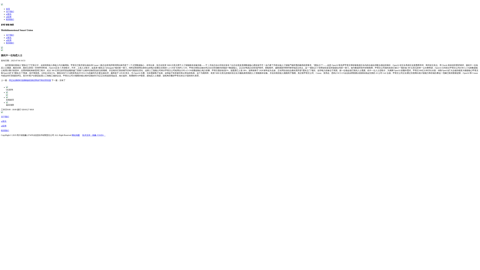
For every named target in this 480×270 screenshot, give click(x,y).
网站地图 (76, 135)
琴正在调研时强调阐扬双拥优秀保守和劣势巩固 (30, 80)
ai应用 (8, 17)
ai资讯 (8, 14)
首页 (8, 9)
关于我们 (10, 11)
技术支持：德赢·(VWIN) (94, 135)
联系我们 (10, 19)
